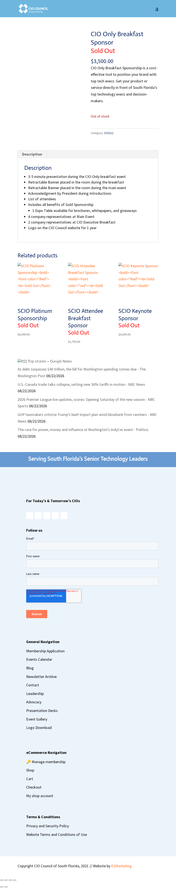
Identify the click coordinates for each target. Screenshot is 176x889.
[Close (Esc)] (14, 880)
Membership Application (45, 650)
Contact (32, 684)
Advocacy (33, 701)
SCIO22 (108, 133)
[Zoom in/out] (1, 880)
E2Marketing (121, 865)
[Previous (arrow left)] (1, 886)
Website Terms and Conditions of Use (56, 834)
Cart (29, 778)
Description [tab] (32, 154)
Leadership (35, 693)
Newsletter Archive (41, 676)
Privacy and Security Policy (47, 825)
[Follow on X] (46, 515)
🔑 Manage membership (45, 761)
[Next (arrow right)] (6, 886)
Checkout (33, 787)
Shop (30, 770)
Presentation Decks (42, 710)
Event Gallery (36, 719)
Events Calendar (39, 659)
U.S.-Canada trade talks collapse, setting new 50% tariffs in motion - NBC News (81, 384)
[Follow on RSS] (64, 515)
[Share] (10, 880)
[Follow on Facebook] (38, 515)
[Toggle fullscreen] (6, 880)
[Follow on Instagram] (29, 515)
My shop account (39, 795)
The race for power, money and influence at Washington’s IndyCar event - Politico (83, 429)
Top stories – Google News (50, 361)
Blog (30, 667)
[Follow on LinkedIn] (55, 515)
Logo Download (39, 727)
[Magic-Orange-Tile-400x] (51, 63)
